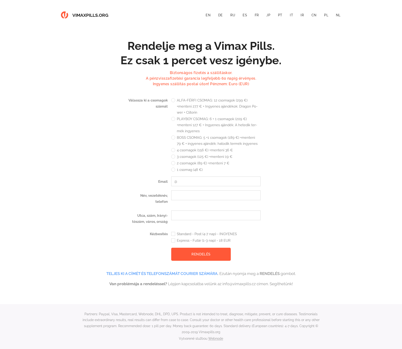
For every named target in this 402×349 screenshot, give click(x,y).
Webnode (215, 338)
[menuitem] (209, 15)
